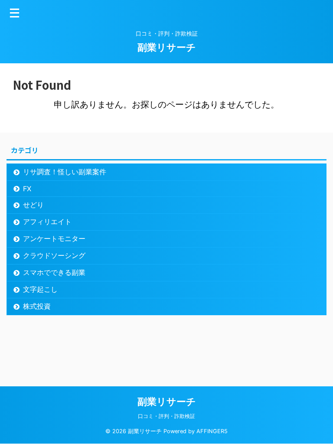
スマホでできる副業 (54, 272)
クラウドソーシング (54, 255)
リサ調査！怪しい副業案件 (64, 171)
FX (27, 188)
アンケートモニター (54, 238)
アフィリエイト (47, 221)
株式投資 (37, 306)
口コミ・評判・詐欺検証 (166, 416)
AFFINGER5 (212, 431)
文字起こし (40, 289)
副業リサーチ (166, 47)
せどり (33, 204)
